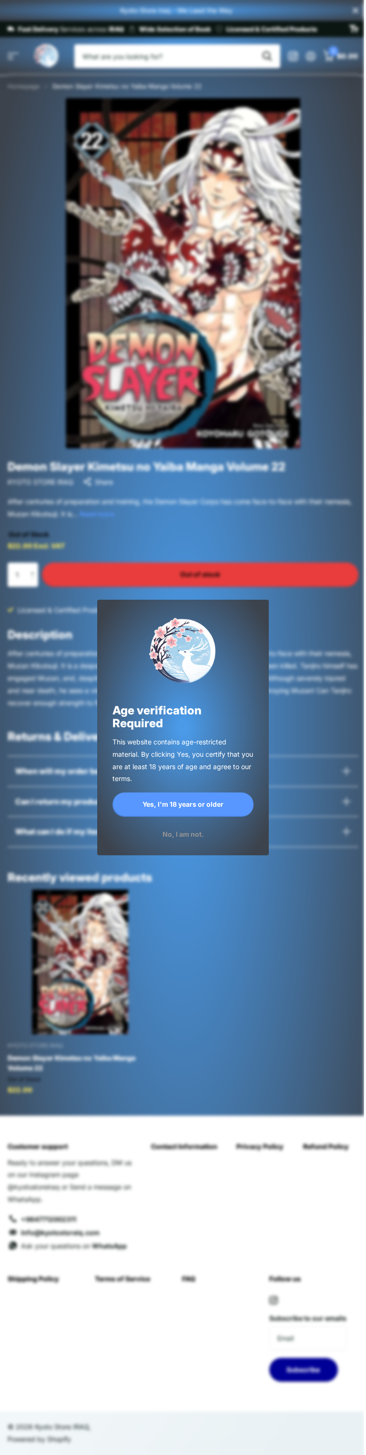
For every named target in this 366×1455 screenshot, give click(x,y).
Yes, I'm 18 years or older (183, 804)
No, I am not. (183, 834)
